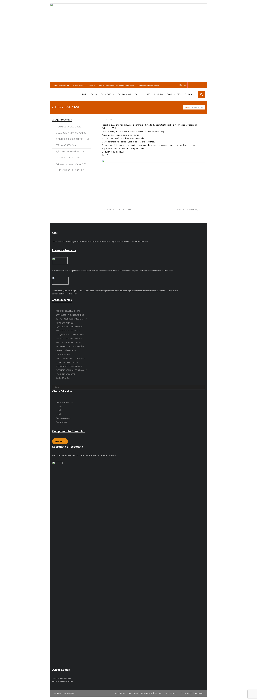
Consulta (158, 693)
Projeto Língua (61, 422)
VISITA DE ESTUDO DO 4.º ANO (68, 343)
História (92, 85)
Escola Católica (133, 693)
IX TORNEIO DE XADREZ (65, 374)
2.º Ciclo (59, 410)
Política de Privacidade (62, 681)
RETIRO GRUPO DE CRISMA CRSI (69, 366)
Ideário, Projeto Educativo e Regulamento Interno (116, 85)
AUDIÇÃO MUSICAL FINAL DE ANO (71, 164)
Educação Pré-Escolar (64, 402)
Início (115, 693)
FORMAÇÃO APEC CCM (66, 145)
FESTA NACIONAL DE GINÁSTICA (70, 170)
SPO (166, 693)
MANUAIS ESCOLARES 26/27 (68, 158)
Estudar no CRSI (186, 693)
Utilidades (174, 693)
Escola (122, 693)
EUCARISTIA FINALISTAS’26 (67, 362)
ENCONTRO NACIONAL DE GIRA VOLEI (71, 370)
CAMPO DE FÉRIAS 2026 (66, 350)
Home (186, 107)
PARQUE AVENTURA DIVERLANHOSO (71, 358)
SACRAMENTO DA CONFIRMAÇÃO (70, 347)
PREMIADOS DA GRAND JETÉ (68, 127)
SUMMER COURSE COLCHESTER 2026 (72, 139)
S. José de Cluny (79, 85)
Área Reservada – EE (61, 85)
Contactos (198, 693)
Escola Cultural (146, 693)
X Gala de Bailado (62, 354)
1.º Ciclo (59, 406)
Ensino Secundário (63, 418)
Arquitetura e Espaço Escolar (148, 85)
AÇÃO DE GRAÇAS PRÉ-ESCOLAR (70, 152)
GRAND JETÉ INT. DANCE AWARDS (71, 133)
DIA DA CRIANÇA (62, 378)
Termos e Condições (61, 678)
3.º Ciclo (59, 414)
